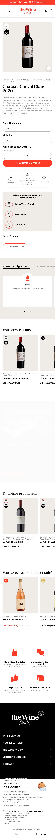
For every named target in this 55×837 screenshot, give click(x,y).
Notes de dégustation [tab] (16, 267)
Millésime (8, 135)
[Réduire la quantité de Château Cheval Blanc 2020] (6, 156)
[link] (15, 662)
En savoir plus (15, 474)
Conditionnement (12, 123)
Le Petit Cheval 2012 (13, 542)
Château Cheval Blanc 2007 (16, 379)
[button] (4, 11)
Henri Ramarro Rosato (13, 620)
